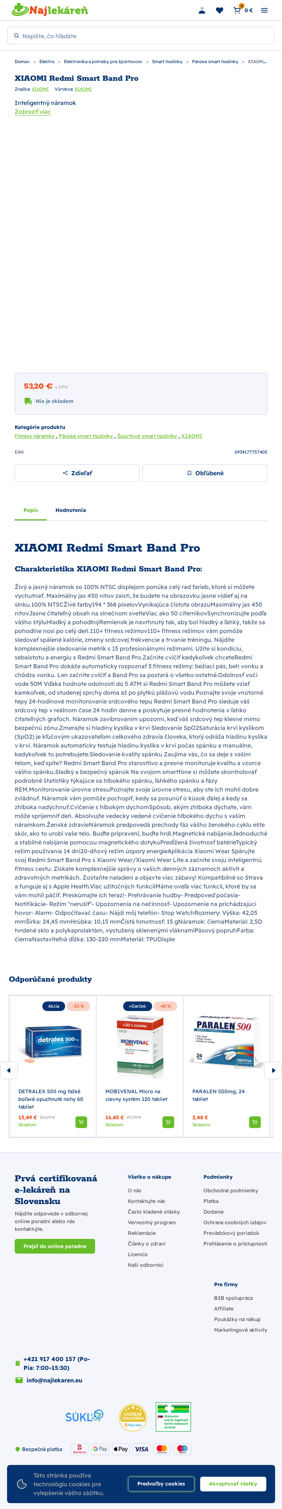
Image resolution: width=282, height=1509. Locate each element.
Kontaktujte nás (146, 1201)
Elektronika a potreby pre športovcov (104, 61)
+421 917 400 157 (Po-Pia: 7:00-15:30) (57, 1363)
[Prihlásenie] (202, 10)
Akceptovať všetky (233, 1483)
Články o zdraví (146, 1243)
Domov (23, 61)
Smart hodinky (168, 61)
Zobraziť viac (33, 111)
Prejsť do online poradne (55, 1246)
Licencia (137, 1254)
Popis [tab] (31, 510)
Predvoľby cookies (161, 1483)
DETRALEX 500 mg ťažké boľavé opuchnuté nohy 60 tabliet (50, 1099)
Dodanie (213, 1211)
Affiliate (224, 1308)
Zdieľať (81, 473)
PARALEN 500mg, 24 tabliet (218, 1095)
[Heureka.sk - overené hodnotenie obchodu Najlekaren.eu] (133, 1418)
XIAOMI (40, 89)
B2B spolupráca (233, 1298)
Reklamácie (142, 1233)
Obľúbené (209, 473)
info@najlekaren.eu (54, 1380)
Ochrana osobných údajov (235, 1222)
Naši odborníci (145, 1265)
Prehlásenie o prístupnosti (235, 1243)
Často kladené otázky (154, 1211)
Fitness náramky (35, 436)
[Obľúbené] (219, 10)
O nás (134, 1190)
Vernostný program (152, 1222)
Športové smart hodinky (147, 436)
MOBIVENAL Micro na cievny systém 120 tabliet (136, 1095)
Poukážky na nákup (237, 1319)
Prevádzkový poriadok (231, 1233)
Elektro (47, 61)
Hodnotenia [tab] (70, 510)
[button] (81, 1122)
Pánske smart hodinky (215, 61)
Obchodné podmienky (230, 1190)
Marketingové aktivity (240, 1330)
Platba (210, 1201)
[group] (52, 1066)
